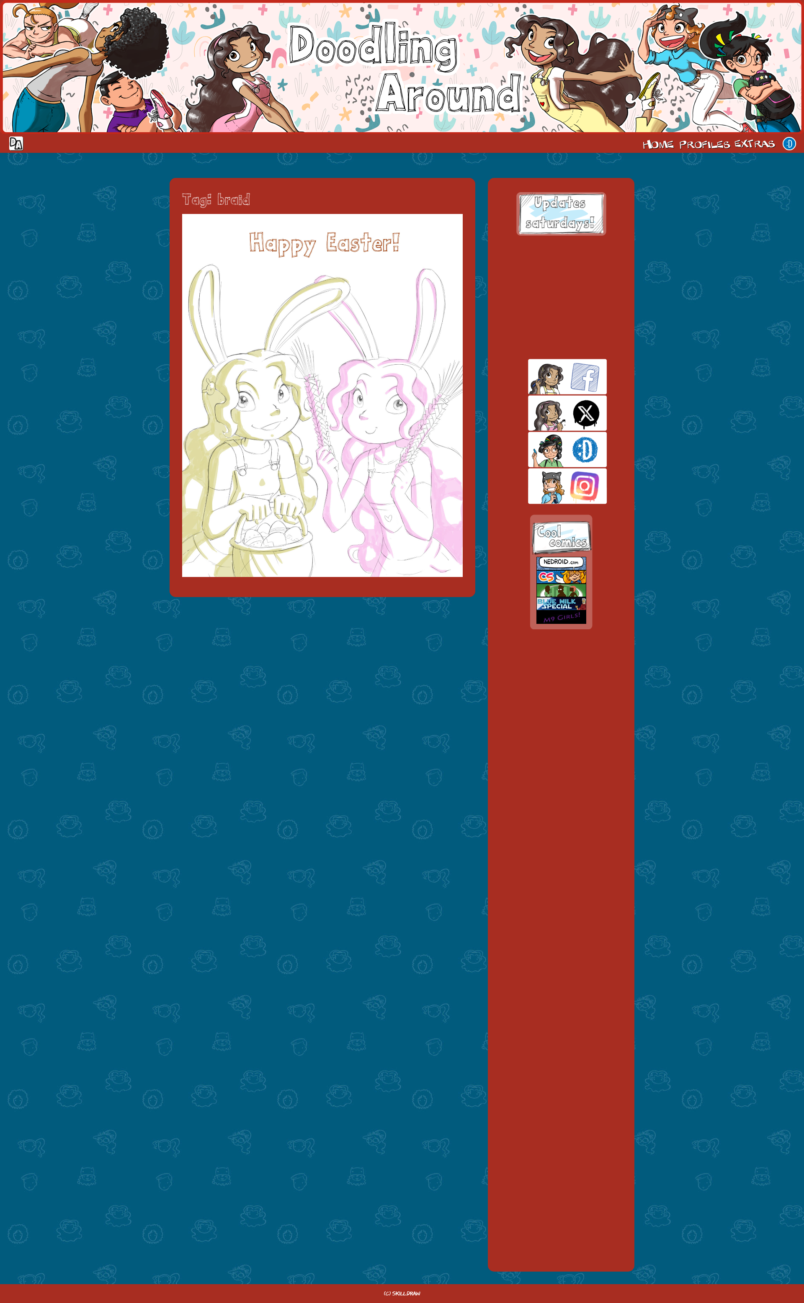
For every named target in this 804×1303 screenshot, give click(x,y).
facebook (553, 376)
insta (553, 486)
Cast (704, 144)
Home (658, 144)
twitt (553, 413)
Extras (756, 144)
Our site (789, 144)
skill (553, 449)
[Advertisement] (561, 297)
